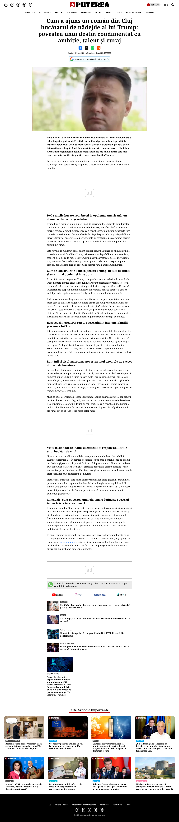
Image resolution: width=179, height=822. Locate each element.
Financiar (72, 12)
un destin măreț (68, 542)
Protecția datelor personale (84, 805)
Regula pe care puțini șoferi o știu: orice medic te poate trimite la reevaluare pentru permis (66, 786)
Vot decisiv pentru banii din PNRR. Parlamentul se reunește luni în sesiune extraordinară (66, 746)
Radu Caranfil (96, 53)
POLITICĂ (59, 12)
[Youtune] (24, 5)
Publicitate (117, 805)
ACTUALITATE (45, 12)
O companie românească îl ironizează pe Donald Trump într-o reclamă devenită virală (94, 647)
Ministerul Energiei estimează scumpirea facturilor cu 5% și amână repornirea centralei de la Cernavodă (154, 786)
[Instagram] (12, 5)
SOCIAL (97, 12)
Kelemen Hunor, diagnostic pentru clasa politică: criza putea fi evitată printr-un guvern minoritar (110, 786)
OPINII (108, 12)
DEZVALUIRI (30, 12)
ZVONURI (118, 12)
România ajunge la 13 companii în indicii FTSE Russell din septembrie (92, 634)
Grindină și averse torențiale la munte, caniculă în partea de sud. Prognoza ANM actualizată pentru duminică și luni (109, 747)
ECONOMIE (86, 12)
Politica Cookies (61, 805)
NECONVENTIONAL (12, 741)
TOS (49, 805)
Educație (9, 781)
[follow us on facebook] (100, 595)
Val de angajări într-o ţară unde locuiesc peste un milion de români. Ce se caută (95, 619)
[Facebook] (6, 5)
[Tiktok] (18, 5)
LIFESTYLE (149, 12)
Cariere (108, 53)
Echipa (129, 805)
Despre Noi (104, 805)
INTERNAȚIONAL (133, 12)
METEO (95, 741)
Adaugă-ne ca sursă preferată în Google (92, 59)
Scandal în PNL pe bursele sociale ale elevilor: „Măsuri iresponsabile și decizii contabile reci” (23, 786)
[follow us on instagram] (79, 594)
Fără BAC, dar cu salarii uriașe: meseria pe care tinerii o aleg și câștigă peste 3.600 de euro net (95, 606)
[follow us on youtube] (57, 594)
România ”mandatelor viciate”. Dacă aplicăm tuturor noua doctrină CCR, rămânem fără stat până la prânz (23, 746)
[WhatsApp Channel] (30, 5)
